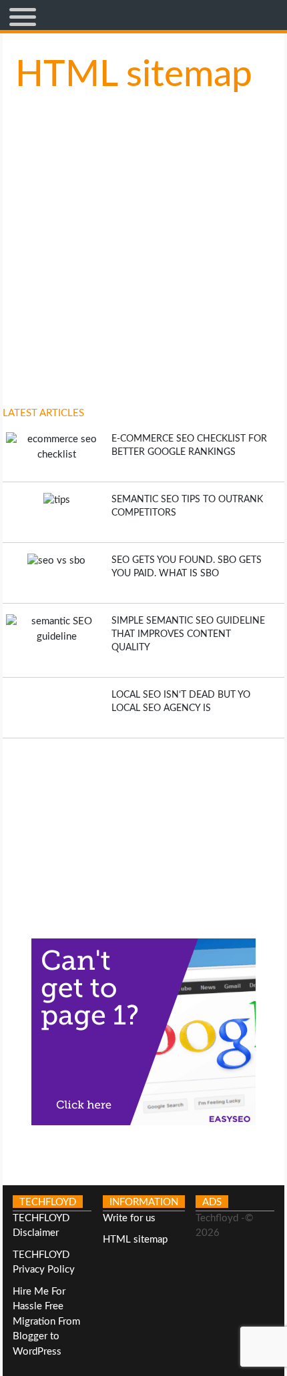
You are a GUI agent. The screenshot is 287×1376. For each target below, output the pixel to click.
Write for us (129, 1218)
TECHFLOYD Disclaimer (41, 1226)
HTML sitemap (135, 1240)
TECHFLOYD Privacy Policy (44, 1262)
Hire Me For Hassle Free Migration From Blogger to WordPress (46, 1322)
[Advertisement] (143, 831)
